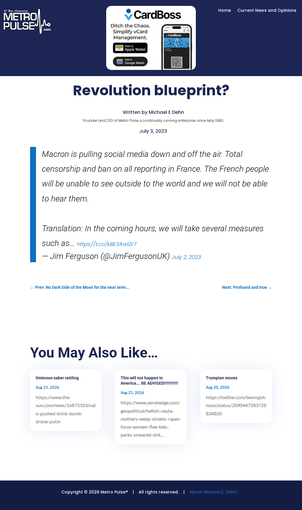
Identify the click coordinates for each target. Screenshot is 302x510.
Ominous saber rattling (57, 377)
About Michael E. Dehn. (213, 492)
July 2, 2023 (186, 257)
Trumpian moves (221, 377)
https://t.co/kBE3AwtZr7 (107, 244)
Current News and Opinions (266, 10)
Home (224, 10)
